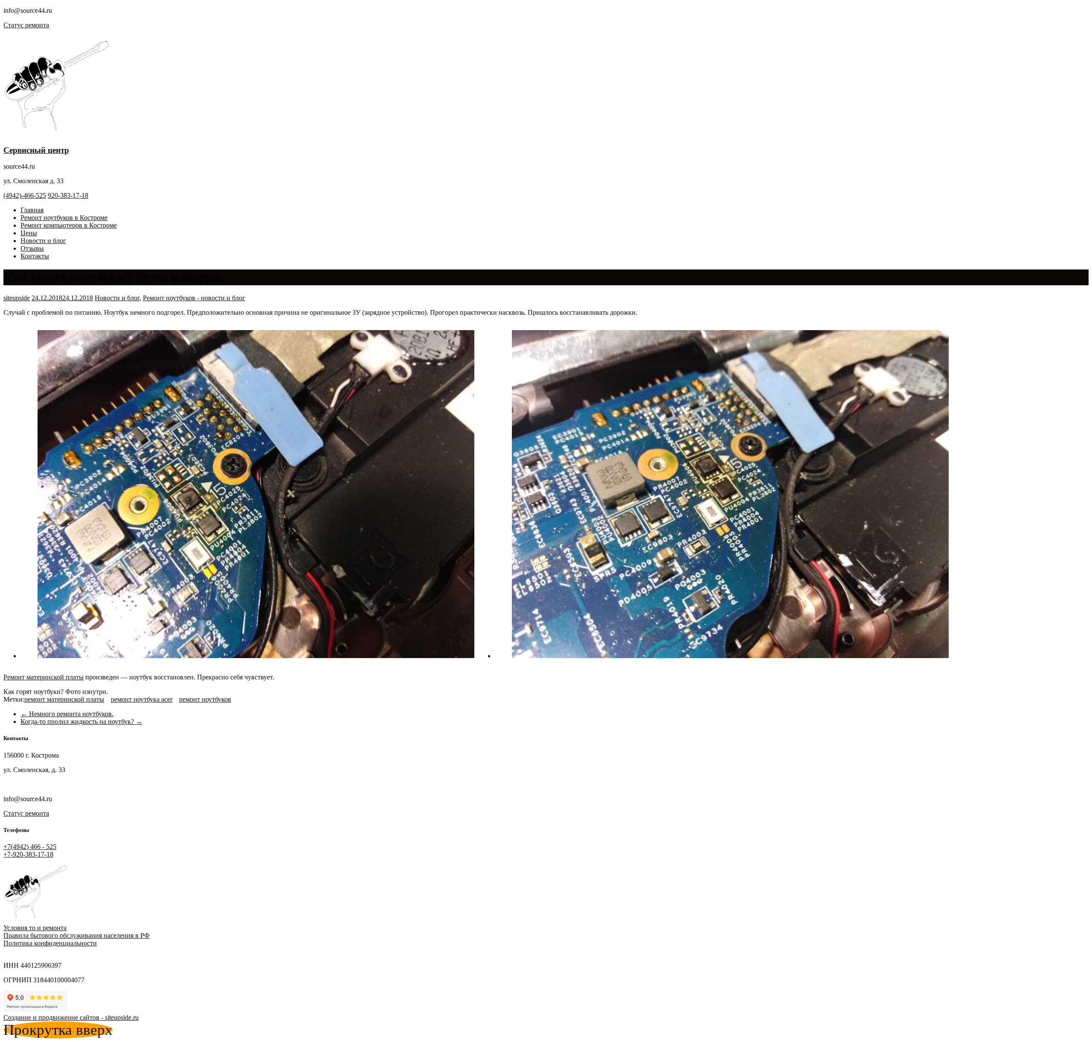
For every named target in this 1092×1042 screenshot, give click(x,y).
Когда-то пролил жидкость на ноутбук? (81, 721)
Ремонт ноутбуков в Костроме (63, 217)
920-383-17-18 (68, 195)
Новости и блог (43, 240)
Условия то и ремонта (35, 927)
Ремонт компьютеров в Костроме (68, 225)
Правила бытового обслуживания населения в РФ (76, 935)
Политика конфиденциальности (50, 943)
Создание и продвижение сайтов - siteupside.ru (71, 1017)
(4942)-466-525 (24, 195)
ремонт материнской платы (64, 699)
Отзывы (32, 248)
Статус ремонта (26, 25)
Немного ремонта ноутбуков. (66, 713)
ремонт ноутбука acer (141, 699)
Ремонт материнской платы (43, 677)
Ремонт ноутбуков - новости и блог (194, 297)
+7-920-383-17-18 (28, 854)
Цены (28, 233)
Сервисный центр (36, 150)
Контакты (34, 256)
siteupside (16, 297)
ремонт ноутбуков (205, 699)
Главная (32, 210)
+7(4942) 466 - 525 (29, 846)
